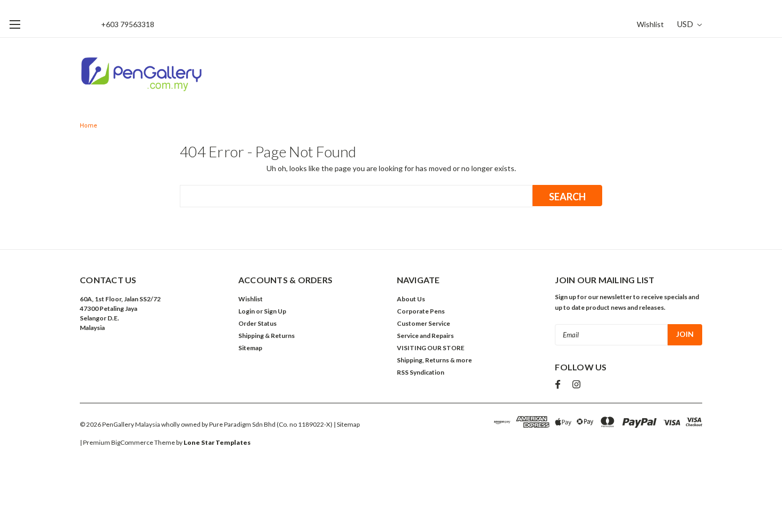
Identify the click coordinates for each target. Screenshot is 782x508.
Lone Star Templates (217, 442)
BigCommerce (132, 442)
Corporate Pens (421, 311)
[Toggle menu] (14, 24)
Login (246, 311)
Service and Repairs (425, 336)
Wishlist (650, 24)
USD (686, 24)
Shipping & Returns (266, 336)
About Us (411, 299)
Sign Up (275, 311)
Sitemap (250, 348)
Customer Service (423, 323)
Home (88, 125)
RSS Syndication (420, 372)
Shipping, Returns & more (434, 360)
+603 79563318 (127, 24)
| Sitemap (347, 424)
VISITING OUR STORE (430, 348)
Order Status (257, 323)
